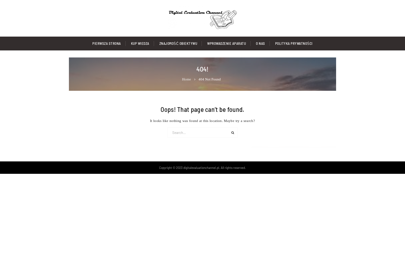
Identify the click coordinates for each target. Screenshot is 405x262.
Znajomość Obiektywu (178, 43)
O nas (260, 43)
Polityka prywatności (294, 43)
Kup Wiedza (140, 43)
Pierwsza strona (106, 43)
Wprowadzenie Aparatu (226, 43)
